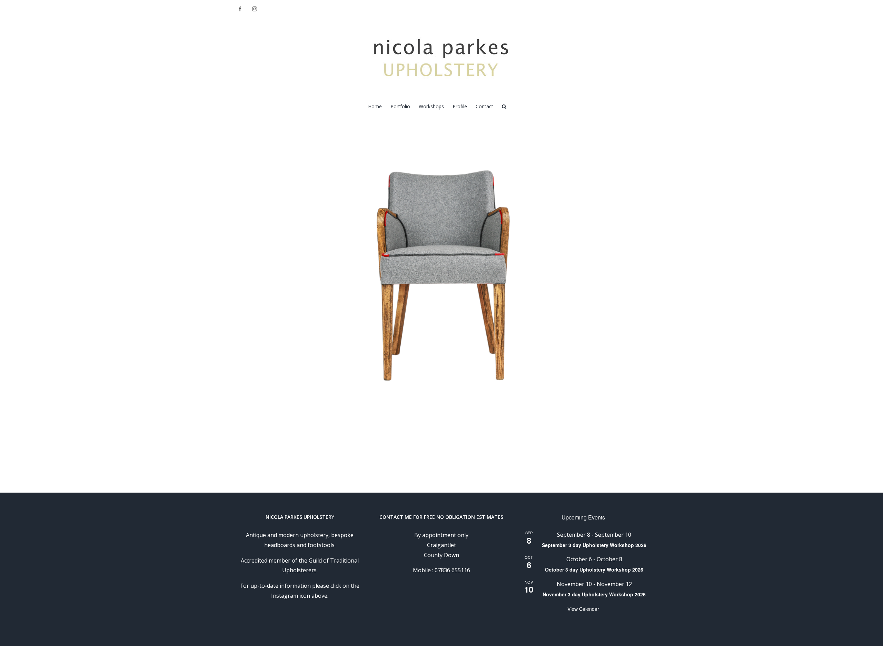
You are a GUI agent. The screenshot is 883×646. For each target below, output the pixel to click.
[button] (504, 106)
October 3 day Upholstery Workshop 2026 (594, 569)
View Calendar (583, 608)
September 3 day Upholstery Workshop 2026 (594, 545)
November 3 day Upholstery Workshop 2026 (594, 594)
